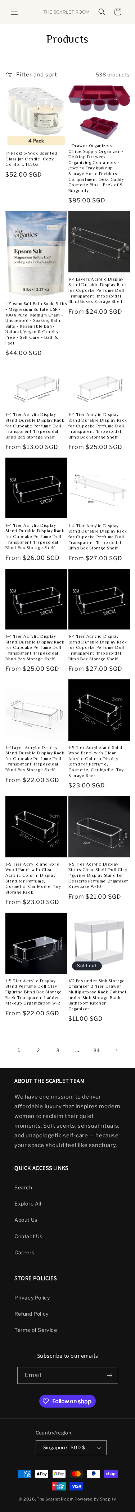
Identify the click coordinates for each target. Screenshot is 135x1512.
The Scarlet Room (55, 1499)
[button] (14, 12)
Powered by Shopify (95, 1499)
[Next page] (116, 1050)
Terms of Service (35, 1330)
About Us (25, 1220)
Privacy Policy (32, 1298)
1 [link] (19, 1050)
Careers (24, 1252)
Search (23, 1187)
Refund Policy (31, 1314)
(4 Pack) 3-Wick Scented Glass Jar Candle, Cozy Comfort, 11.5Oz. (31, 159)
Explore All (27, 1203)
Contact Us (28, 1236)
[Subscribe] (110, 1375)
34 (96, 1050)
